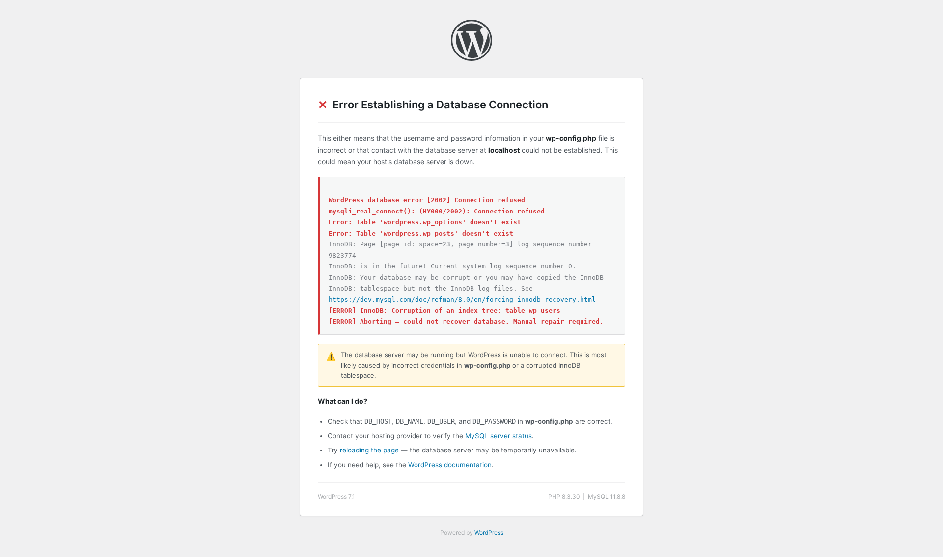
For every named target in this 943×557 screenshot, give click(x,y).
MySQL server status (498, 436)
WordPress (488, 532)
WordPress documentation (450, 465)
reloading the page (369, 450)
